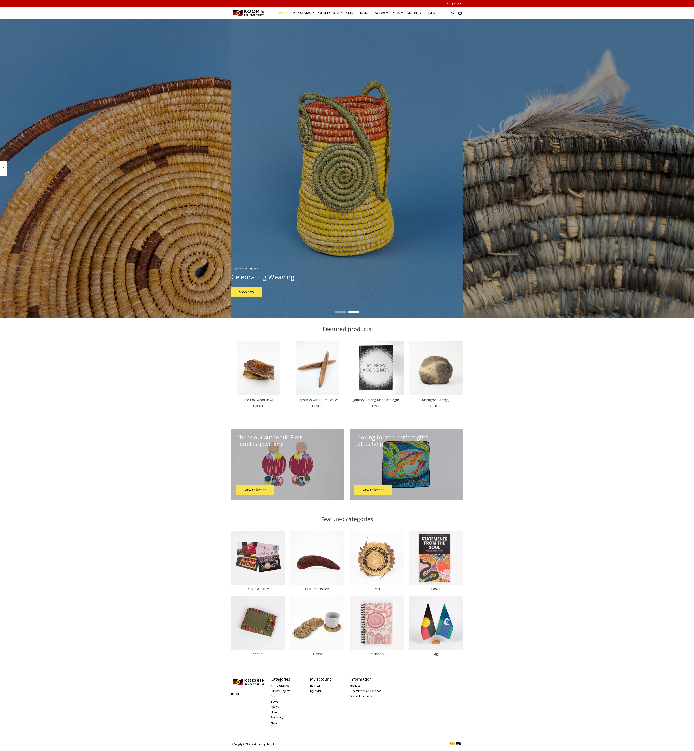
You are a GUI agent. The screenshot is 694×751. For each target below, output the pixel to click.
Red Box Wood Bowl (258, 400)
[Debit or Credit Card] (458, 744)
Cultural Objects (317, 589)
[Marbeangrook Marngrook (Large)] (436, 368)
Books (435, 589)
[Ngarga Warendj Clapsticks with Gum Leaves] (317, 368)
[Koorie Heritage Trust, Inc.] (248, 13)
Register (315, 685)
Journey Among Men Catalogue (376, 400)
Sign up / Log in (454, 3)
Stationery (376, 654)
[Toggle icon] (453, 13)
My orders (316, 691)
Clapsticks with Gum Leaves (317, 400)
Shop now (246, 292)
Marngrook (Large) (435, 400)
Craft (376, 589)
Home (283, 13)
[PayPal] (452, 744)
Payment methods (361, 696)
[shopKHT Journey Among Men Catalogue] (377, 368)
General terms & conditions (366, 691)
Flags (431, 13)
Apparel (258, 654)
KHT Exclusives (258, 589)
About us (355, 685)
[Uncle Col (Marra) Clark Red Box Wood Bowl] (258, 368)
